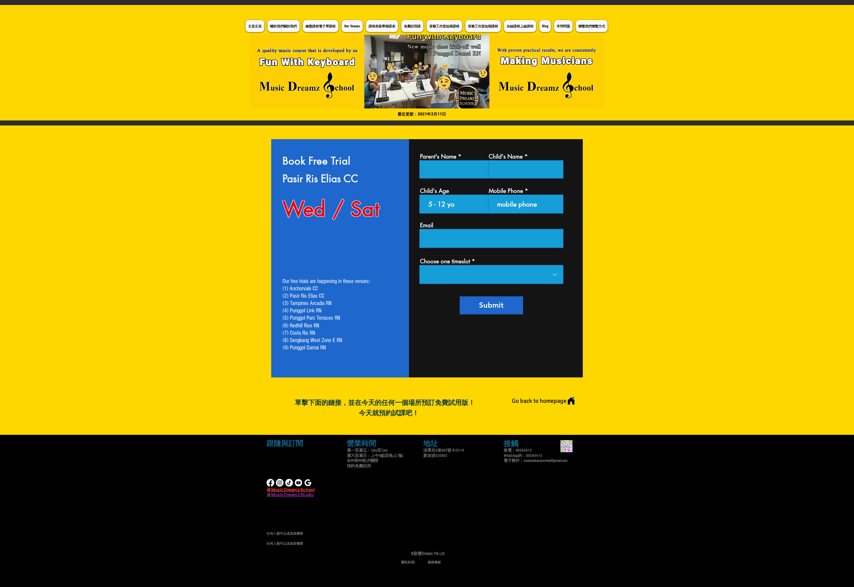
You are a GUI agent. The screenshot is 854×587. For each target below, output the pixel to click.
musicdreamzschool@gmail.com (545, 461)
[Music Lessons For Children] (298, 483)
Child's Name (506, 157)
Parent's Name (438, 157)
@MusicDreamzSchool (291, 489)
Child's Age (434, 191)
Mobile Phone (506, 191)
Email (426, 225)
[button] (426, 71)
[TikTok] (289, 483)
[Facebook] (270, 483)
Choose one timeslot (445, 261)
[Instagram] (280, 483)
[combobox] (491, 274)
